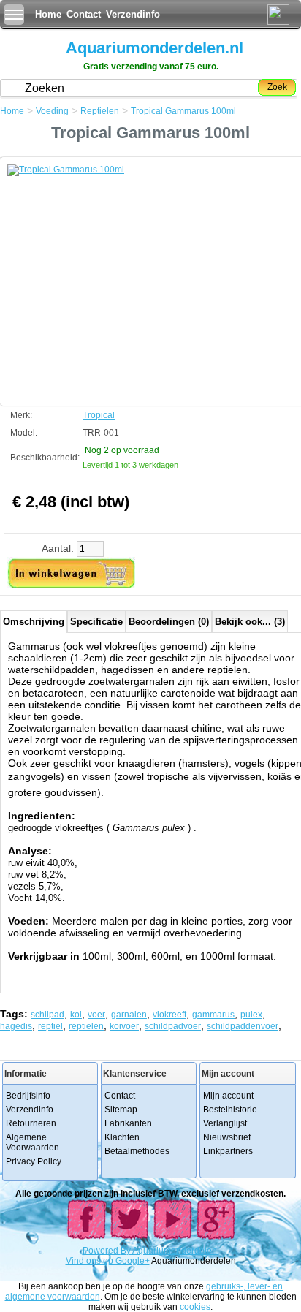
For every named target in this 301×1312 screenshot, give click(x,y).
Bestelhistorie (230, 1109)
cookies (195, 1307)
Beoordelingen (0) (169, 621)
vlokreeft (169, 1014)
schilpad (47, 1014)
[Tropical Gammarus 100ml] (116, 274)
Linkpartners (228, 1151)
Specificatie (96, 621)
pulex (251, 1014)
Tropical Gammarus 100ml (183, 111)
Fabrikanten (128, 1123)
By (126, 1250)
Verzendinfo (133, 14)
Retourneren (31, 1123)
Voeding (52, 111)
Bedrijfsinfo (28, 1096)
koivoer (124, 1026)
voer (96, 1014)
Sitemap (120, 1109)
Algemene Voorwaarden (32, 1142)
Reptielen (99, 111)
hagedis (16, 1026)
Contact (83, 14)
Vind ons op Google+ (108, 1261)
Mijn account (228, 1096)
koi (76, 1014)
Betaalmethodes (136, 1151)
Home (48, 14)
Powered (102, 1250)
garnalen (129, 1014)
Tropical (99, 415)
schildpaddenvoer (242, 1026)
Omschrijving (33, 621)
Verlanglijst (225, 1123)
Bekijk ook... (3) (250, 621)
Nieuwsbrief (227, 1137)
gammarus (213, 1014)
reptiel (50, 1026)
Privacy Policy (33, 1161)
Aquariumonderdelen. (175, 1250)
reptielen (86, 1026)
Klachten (122, 1137)
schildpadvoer (173, 1026)
